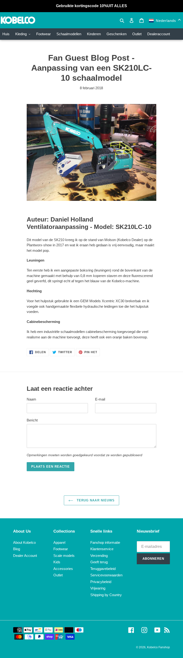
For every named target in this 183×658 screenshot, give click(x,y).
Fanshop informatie (105, 542)
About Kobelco (24, 542)
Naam (31, 399)
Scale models (64, 556)
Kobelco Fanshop (158, 647)
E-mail (100, 399)
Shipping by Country (106, 595)
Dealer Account (25, 556)
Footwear (60, 549)
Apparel (59, 542)
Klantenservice (101, 549)
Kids (56, 562)
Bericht (32, 420)
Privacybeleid (100, 582)
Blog (16, 549)
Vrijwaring (97, 588)
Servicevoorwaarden (106, 575)
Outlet (58, 575)
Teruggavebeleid (103, 569)
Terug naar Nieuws (95, 500)
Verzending (99, 556)
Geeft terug (99, 562)
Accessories (63, 569)
